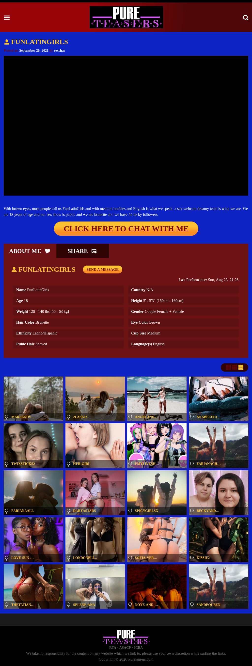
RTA (112, 648)
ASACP (125, 648)
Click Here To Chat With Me (126, 228)
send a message (103, 269)
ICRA (138, 648)
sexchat (59, 50)
